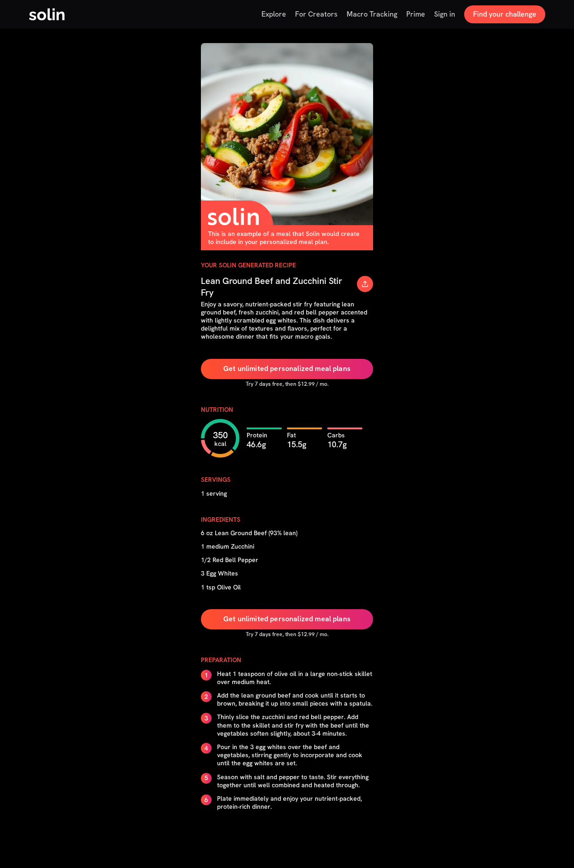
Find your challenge (504, 14)
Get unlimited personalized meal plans (287, 368)
